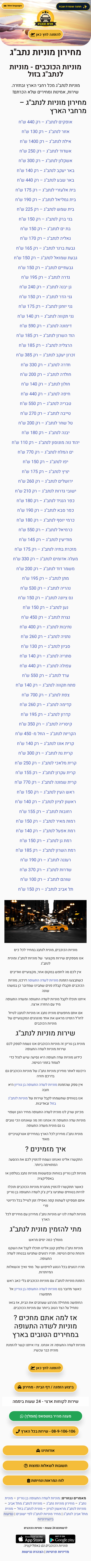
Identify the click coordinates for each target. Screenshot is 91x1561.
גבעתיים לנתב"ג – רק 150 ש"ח (45, 268)
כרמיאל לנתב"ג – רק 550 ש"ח (45, 530)
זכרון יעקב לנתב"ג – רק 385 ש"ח (45, 355)
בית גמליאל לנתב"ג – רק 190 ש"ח (45, 199)
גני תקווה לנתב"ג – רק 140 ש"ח (45, 316)
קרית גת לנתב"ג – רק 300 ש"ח (45, 753)
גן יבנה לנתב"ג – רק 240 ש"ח (45, 287)
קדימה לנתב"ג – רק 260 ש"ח (45, 704)
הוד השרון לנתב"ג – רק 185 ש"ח (45, 335)
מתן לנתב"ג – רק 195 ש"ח (45, 578)
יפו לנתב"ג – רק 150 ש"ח (45, 462)
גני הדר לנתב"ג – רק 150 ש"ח (45, 297)
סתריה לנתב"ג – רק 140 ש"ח (45, 656)
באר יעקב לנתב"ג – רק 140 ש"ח (45, 170)
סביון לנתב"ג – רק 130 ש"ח (45, 646)
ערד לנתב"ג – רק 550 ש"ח (45, 675)
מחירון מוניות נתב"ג (60, 1503)
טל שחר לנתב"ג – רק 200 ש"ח (45, 423)
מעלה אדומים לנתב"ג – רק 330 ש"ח (45, 559)
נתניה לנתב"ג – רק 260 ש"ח (45, 636)
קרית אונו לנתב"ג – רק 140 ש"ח (45, 743)
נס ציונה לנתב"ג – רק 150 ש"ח (45, 598)
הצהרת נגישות (33, 1551)
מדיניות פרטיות (57, 1551)
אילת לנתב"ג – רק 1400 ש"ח (45, 141)
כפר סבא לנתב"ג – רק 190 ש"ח (45, 510)
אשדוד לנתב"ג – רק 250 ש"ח (45, 151)
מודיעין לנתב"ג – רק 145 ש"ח (45, 539)
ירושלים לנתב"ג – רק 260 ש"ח (45, 481)
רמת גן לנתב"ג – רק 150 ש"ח (46, 840)
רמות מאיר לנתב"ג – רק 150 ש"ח (45, 821)
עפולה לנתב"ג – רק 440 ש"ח (45, 666)
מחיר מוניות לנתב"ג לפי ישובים (38, 1514)
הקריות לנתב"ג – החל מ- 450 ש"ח (45, 734)
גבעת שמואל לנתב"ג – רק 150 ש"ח (45, 258)
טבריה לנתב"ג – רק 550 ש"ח (45, 403)
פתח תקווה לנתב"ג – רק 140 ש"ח (46, 685)
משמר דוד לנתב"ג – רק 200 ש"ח (45, 569)
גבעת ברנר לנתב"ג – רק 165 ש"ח (45, 248)
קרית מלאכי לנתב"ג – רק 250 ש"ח (45, 763)
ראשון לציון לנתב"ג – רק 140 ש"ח (45, 802)
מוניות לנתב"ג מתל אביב (25, 1503)
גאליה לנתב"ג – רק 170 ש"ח (45, 238)
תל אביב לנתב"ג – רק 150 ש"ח (45, 889)
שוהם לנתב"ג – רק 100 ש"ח (45, 879)
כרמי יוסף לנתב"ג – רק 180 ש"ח (46, 520)
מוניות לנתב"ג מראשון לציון (66, 1508)
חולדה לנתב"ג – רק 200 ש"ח (45, 374)
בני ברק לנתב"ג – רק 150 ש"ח (45, 219)
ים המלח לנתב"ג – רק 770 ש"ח (45, 452)
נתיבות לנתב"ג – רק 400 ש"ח (46, 627)
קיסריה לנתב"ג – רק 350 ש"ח (45, 724)
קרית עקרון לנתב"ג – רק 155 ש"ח (45, 772)
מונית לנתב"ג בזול (29, 1508)
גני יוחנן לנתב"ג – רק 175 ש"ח (45, 306)
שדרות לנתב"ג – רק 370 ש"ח (46, 870)
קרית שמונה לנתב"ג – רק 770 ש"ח (45, 782)
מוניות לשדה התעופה (43, 980)
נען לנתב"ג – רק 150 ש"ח (45, 607)
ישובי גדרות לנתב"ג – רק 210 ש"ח (45, 491)
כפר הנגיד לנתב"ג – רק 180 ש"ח (46, 501)
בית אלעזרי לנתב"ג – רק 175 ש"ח (45, 190)
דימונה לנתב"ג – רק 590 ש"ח (46, 326)
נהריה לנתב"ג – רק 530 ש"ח (45, 588)
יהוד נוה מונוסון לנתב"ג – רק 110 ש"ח (46, 442)
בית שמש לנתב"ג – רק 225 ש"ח (45, 209)
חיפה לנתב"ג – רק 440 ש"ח (45, 394)
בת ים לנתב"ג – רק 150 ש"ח (45, 229)
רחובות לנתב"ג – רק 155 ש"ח (45, 811)
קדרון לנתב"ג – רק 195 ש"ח (45, 714)
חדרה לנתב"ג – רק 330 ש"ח (45, 365)
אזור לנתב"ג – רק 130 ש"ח (46, 131)
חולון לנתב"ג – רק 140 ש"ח (45, 384)
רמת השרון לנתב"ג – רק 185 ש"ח (46, 850)
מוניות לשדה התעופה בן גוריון (35, 1084)
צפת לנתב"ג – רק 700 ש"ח (46, 695)
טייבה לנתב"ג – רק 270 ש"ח (45, 413)
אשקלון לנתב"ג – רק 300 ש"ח (45, 161)
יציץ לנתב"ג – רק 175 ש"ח (45, 471)
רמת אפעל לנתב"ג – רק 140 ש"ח (45, 831)
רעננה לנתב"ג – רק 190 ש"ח (45, 860)
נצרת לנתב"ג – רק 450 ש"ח (45, 617)
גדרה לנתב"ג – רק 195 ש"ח (45, 277)
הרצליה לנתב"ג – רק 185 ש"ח (45, 345)
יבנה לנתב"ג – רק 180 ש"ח (46, 432)
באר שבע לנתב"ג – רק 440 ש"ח (45, 180)
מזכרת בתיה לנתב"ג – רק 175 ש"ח (45, 549)
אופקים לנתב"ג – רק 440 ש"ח (45, 122)
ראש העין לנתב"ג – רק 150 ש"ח (45, 792)
